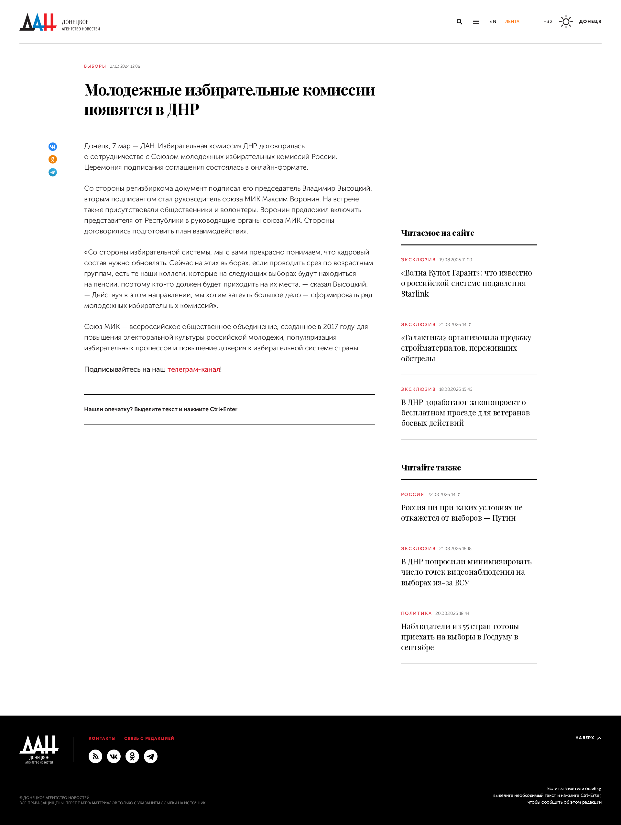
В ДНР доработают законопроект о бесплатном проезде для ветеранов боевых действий (465, 412)
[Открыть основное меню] (476, 22)
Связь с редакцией (149, 738)
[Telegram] (53, 172)
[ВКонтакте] (53, 146)
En (493, 21)
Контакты (102, 738)
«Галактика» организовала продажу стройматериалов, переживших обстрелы (466, 347)
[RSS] (95, 756)
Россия (412, 494)
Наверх (584, 737)
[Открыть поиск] (459, 22)
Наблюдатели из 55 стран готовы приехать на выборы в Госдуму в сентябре (460, 636)
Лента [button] (512, 21)
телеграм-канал (193, 369)
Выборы (95, 66)
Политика (416, 613)
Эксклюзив (418, 259)
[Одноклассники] (53, 159)
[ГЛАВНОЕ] (151, 756)
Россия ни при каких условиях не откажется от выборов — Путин (462, 512)
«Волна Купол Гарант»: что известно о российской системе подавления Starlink (466, 283)
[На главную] (59, 22)
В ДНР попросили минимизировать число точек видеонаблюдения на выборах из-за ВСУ (466, 571)
